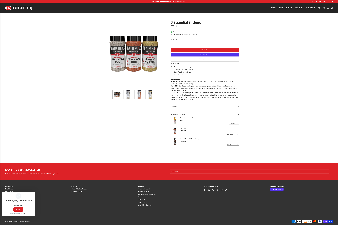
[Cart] (332, 8)
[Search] (324, 8)
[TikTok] (332, 1)
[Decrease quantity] (173, 43)
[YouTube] (328, 1)
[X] (316, 1)
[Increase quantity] (179, 43)
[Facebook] (312, 1)
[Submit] (331, 171)
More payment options (205, 58)
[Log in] (328, 8)
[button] (100, 53)
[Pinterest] (324, 1)
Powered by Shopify (25, 221)
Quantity (174, 39)
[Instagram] (320, 1)
